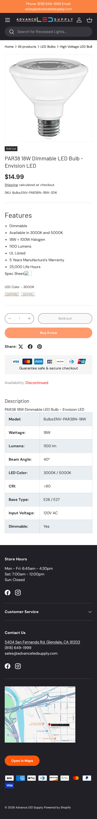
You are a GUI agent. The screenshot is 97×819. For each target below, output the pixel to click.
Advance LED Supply (29, 807)
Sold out (65, 318)
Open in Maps (22, 761)
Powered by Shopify (57, 807)
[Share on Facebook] (30, 346)
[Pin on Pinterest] (39, 346)
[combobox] (48, 32)
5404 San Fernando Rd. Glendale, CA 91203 (42, 642)
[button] (89, 20)
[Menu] (7, 20)
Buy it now (48, 333)
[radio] (12, 294)
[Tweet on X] (20, 346)
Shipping (11, 185)
